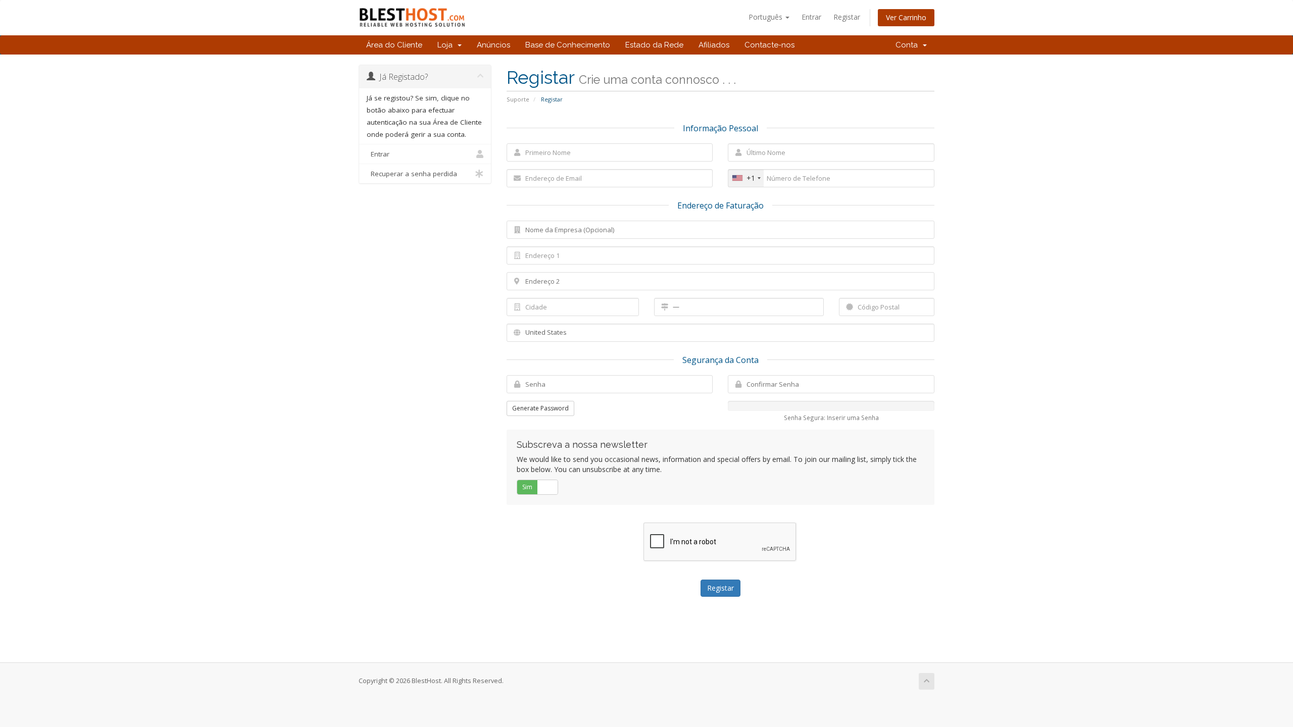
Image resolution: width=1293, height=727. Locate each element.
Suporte (518, 99)
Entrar (811, 17)
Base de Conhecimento (567, 44)
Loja (447, 44)
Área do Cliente (394, 44)
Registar (846, 17)
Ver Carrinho (906, 17)
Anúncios (493, 44)
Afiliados (714, 44)
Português (766, 17)
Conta (909, 44)
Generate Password (540, 408)
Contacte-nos (769, 44)
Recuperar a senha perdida (412, 173)
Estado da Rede (654, 44)
